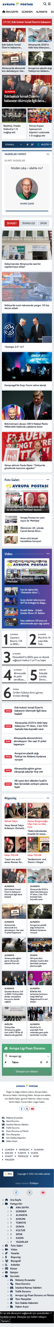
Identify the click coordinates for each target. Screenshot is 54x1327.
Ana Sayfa (15, 1199)
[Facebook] (21, 1108)
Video (13, 1249)
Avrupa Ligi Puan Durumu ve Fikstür (34, 1295)
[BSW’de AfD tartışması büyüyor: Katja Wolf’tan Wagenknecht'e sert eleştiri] (40, 978)
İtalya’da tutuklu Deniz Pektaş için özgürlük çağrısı (45, 676)
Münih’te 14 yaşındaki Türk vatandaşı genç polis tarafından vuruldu (44, 641)
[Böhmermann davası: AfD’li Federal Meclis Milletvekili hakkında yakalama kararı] (27, 405)
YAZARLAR (21, 1241)
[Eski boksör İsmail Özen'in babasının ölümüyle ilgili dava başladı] (14, 876)
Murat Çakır (27, 203)
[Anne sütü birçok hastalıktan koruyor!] (11, 539)
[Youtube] (32, 1108)
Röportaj (15, 1257)
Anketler (15, 1264)
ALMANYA (41, 11)
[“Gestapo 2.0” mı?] (27, 328)
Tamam (5, 1321)
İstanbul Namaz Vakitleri (17, 1124)
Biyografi (15, 1260)
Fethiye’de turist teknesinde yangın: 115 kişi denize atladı (26, 307)
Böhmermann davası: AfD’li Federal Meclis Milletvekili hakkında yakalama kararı (26, 425)
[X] (27, 1108)
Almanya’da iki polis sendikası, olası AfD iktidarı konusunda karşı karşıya (20, 676)
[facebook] (16, 1192)
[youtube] (43, 1192)
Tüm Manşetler (13, 1134)
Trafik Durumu (13, 1127)
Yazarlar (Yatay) (15, 154)
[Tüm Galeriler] (48, 479)
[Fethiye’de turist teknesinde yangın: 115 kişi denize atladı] (27, 286)
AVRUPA (42, 670)
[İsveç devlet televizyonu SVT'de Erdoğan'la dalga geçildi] (11, 601)
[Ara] (45, 3)
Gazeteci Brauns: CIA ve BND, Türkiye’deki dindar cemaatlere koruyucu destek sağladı (17, 641)
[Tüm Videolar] (48, 553)
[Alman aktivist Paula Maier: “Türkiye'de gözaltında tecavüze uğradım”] (27, 446)
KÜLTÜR (20, 1230)
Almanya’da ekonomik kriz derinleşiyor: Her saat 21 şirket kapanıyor (30, 741)
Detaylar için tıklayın (27, 1071)
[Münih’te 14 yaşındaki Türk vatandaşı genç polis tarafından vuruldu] (40, 1014)
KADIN (19, 1237)
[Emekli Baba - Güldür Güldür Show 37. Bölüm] (11, 611)
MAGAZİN (9, 1159)
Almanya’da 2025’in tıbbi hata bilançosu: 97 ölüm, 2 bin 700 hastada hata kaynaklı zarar (31, 726)
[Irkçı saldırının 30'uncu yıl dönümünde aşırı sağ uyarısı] (11, 621)
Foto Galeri (16, 1245)
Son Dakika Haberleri (16, 1138)
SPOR (43, 223)
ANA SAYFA (11, 11)
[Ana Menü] (49, 3)
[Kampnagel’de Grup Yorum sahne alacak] (27, 366)
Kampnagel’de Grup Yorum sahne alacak (25, 385)
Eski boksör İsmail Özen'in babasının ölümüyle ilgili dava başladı (30, 710)
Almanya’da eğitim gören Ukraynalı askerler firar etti (28, 770)
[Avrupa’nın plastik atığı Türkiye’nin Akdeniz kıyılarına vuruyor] (40, 911)
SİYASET (12, 223)
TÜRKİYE (20, 1222)
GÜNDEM (27, 11)
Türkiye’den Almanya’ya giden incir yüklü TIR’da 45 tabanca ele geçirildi (13, 1031)
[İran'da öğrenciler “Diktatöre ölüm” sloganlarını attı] (11, 590)
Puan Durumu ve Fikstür (17, 1131)
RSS (9, 1174)
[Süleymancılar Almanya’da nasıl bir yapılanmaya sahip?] (27, 245)
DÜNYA (16, 689)
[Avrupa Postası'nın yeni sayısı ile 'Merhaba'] (11, 518)
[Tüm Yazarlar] (48, 154)
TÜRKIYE (22, 1153)
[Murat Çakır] (27, 188)
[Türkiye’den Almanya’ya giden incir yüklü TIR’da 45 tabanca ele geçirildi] (14, 1014)
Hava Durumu (12, 1121)
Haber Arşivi (11, 1141)
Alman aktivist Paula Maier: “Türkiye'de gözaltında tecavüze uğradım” (24, 467)
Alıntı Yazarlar (14, 160)
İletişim (14, 1272)
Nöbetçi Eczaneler (14, 1117)
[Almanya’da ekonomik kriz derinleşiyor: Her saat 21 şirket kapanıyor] (14, 911)
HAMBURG (24, 1149)
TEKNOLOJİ (28, 223)
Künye (13, 1268)
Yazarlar (14, 1253)
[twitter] (29, 1192)
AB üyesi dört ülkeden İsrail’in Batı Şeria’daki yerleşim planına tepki (31, 784)
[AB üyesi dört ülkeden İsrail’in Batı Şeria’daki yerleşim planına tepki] (40, 945)
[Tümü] (48, 798)
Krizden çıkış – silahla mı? (27, 168)
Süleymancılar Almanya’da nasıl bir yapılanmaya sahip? (22, 265)
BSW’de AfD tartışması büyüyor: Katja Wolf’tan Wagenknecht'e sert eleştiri (39, 996)
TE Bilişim (33, 1183)
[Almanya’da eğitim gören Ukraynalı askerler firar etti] (14, 945)
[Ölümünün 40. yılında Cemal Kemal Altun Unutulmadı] (11, 529)
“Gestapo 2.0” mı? (14, 346)
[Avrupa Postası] (17, 4)
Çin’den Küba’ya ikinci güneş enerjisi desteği (28, 694)
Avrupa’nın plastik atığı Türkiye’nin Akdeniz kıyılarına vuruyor (30, 756)
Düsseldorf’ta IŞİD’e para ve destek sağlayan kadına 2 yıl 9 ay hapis (31, 659)
